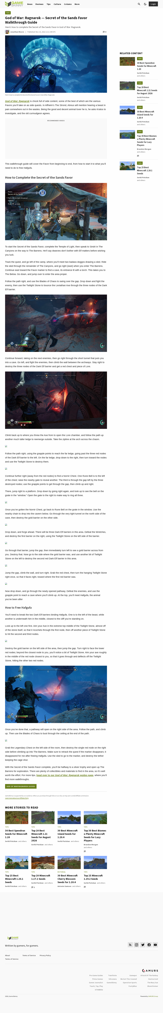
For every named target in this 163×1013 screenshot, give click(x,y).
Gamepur (133, 975)
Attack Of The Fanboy (149, 975)
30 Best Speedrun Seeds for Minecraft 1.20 (16, 834)
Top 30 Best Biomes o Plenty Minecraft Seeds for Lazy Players (95, 835)
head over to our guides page (64, 775)
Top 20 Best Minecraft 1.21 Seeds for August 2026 (41, 835)
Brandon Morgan (91, 844)
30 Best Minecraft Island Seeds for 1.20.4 (68, 834)
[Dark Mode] (145, 4)
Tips (49, 4)
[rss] (130, 944)
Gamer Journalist (96, 982)
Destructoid (153, 979)
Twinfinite (112, 975)
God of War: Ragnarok (17, 101)
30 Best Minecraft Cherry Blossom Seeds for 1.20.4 (68, 879)
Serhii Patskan (11, 841)
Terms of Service (29, 955)
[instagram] (136, 944)
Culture (57, 4)
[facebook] (149, 944)
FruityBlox (133, 986)
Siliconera (113, 979)
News (29, 4)
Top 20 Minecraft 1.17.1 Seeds (40, 877)
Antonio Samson (64, 886)
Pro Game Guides (96, 975)
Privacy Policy (45, 955)
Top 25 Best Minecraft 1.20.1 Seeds (14, 879)
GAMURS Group (153, 996)
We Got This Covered (128, 979)
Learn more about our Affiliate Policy (17, 798)
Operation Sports (130, 982)
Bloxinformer (152, 986)
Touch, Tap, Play (96, 986)
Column (68, 4)
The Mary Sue (152, 982)
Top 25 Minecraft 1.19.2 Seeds (93, 877)
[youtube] (155, 944)
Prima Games (97, 979)
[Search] (139, 4)
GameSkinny (112, 982)
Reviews (39, 4)
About (7, 955)
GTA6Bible (99, 990)
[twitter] (142, 944)
